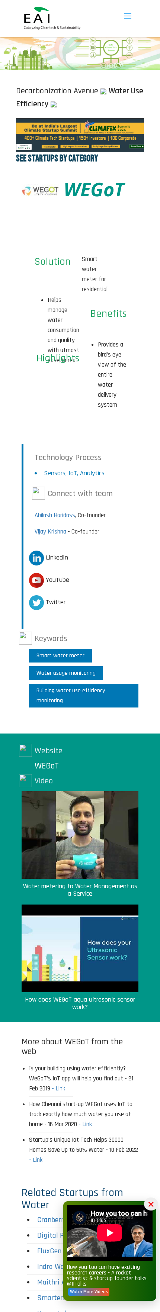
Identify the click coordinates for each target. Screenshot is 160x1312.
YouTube (56, 580)
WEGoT (47, 765)
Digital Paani (57, 1235)
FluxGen (49, 1251)
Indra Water (55, 1266)
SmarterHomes (60, 1298)
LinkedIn (56, 557)
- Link (58, 1088)
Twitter (54, 602)
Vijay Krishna (50, 532)
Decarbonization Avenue (57, 91)
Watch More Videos (89, 1292)
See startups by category (57, 158)
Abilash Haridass (55, 515)
